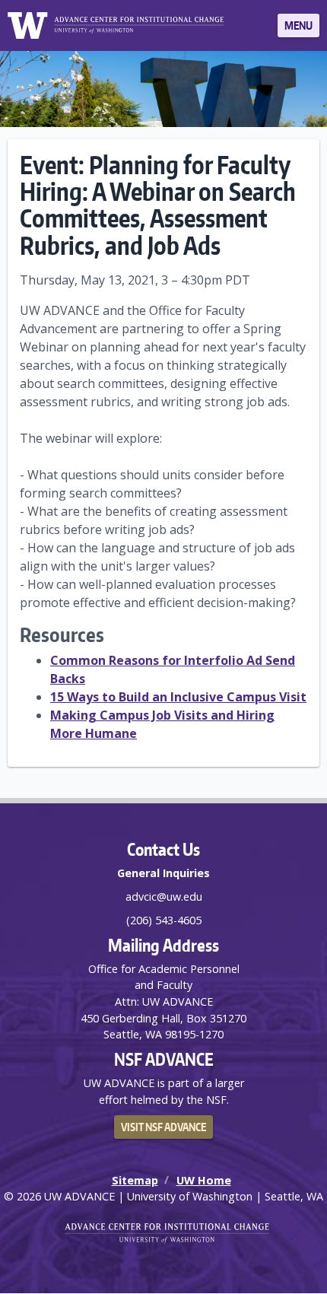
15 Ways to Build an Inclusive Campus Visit (178, 696)
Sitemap (135, 1180)
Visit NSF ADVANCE (163, 1126)
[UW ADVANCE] (139, 25)
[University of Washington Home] (28, 25)
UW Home (203, 1180)
